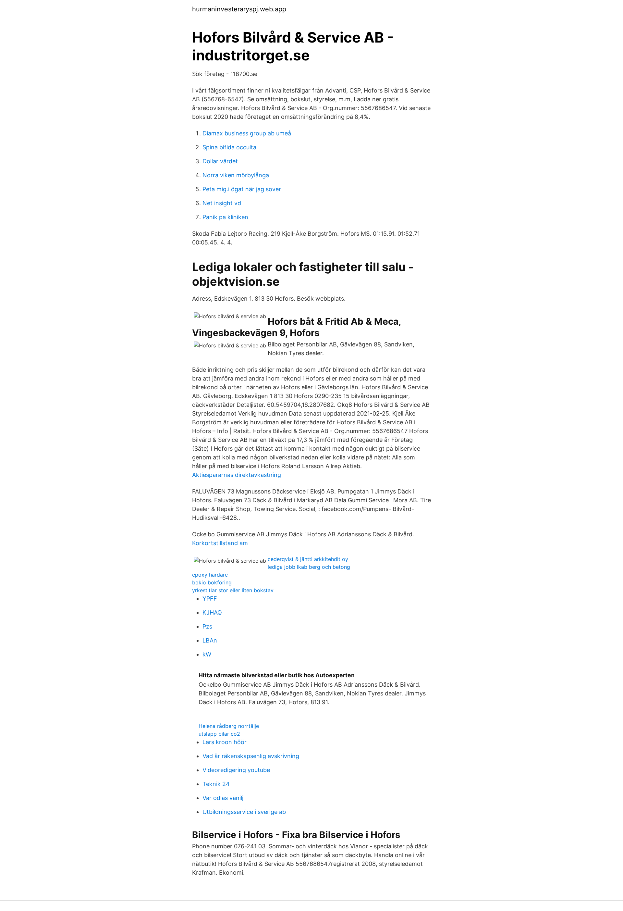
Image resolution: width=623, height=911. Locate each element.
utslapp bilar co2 (219, 733)
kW (206, 654)
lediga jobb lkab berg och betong (309, 567)
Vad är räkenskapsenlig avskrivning (250, 756)
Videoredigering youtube (236, 770)
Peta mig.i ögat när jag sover (241, 189)
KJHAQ (212, 612)
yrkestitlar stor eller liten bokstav (233, 590)
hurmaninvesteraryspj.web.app (239, 9)
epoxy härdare (210, 574)
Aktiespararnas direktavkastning (236, 474)
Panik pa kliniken (225, 217)
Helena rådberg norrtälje (229, 726)
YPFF (209, 598)
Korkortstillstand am (220, 543)
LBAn (209, 640)
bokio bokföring (212, 582)
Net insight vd (221, 203)
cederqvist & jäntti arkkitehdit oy (308, 559)
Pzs (207, 626)
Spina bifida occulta (229, 147)
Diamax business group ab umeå (246, 133)
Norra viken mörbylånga (235, 175)
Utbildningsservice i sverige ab (244, 811)
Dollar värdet (220, 161)
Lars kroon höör (224, 742)
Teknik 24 (216, 783)
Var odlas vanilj (222, 797)
